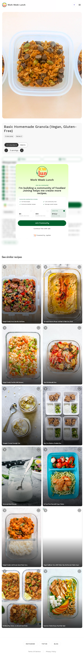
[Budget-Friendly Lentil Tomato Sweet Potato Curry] (21, 537)
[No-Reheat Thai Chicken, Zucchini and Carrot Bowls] (21, 598)
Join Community (42, 223)
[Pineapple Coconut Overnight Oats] (21, 415)
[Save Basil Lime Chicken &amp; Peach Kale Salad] (79, 571)
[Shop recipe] (4, 267)
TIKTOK (44, 644)
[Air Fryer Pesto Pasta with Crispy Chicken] (62, 476)
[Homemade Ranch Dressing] (21, 476)
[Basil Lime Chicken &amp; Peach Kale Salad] (62, 598)
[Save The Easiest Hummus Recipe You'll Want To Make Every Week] (79, 267)
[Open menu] (79, 5)
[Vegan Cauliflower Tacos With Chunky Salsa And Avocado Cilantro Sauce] (62, 537)
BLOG (56, 644)
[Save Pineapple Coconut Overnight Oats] (38, 388)
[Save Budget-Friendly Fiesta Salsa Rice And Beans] (38, 267)
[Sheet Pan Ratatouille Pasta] (62, 354)
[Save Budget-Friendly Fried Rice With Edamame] (38, 328)
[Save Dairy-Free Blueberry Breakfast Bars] (79, 388)
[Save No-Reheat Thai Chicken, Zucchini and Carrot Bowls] (38, 571)
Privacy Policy (51, 651)
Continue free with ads (42, 228)
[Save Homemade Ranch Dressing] (38, 449)
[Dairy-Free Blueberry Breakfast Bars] (62, 415)
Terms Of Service (34, 651)
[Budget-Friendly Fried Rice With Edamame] (21, 354)
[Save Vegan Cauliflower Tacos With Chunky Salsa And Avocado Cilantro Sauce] (79, 510)
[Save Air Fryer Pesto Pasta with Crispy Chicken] (79, 449)
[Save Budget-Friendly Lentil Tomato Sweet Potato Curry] (38, 510)
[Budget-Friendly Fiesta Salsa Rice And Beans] (21, 294)
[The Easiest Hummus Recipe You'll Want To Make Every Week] (62, 294)
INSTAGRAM (30, 644)
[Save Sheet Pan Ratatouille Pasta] (79, 328)
